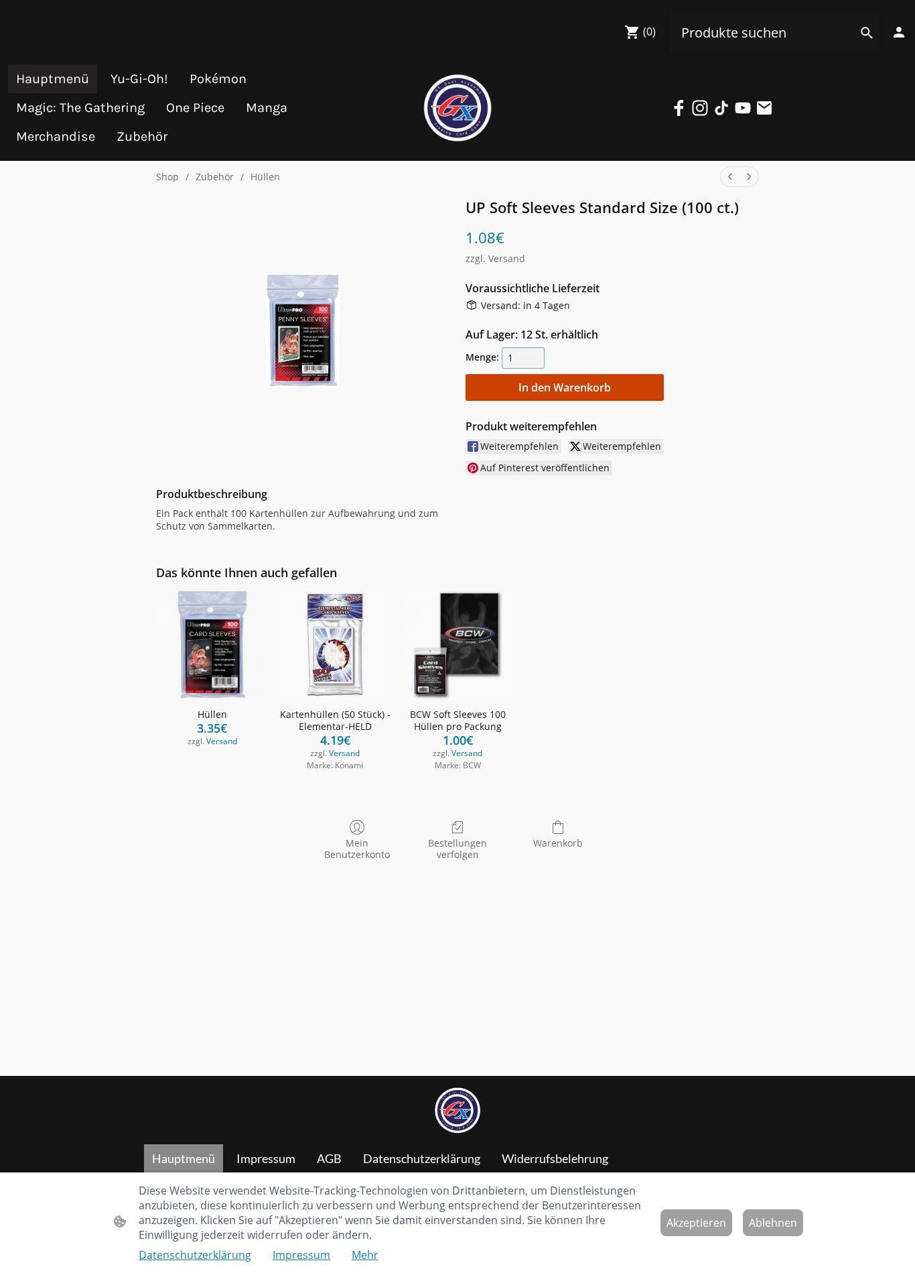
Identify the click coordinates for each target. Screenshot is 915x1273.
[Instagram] (700, 108)
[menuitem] (730, 176)
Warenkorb (558, 843)
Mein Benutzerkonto (357, 849)
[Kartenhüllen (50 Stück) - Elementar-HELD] (335, 645)
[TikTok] (721, 108)
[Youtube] (743, 108)
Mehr (365, 1255)
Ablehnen (773, 1222)
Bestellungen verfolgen (457, 849)
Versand (506, 258)
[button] (867, 33)
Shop (167, 176)
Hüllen (265, 176)
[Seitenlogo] (457, 107)
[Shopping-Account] (899, 32)
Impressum (301, 1255)
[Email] (764, 108)
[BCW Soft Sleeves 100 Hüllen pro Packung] (458, 645)
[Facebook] (679, 108)
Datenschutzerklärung (195, 1255)
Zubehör (215, 176)
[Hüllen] (212, 645)
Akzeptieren (696, 1222)
